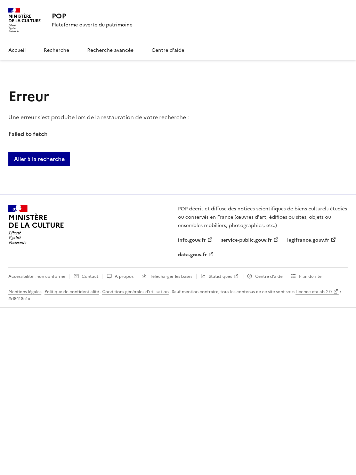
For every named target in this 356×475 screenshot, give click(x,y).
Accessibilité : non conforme (36, 276)
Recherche (56, 50)
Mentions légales (24, 292)
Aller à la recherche (39, 159)
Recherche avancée (110, 50)
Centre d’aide (269, 276)
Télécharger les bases (171, 276)
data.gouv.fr (192, 254)
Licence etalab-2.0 (314, 292)
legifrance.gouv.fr (308, 240)
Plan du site (310, 276)
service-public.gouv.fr (246, 240)
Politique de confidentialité (71, 292)
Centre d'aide (168, 50)
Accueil (17, 50)
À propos (124, 276)
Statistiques (220, 276)
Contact (90, 276)
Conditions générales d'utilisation (135, 292)
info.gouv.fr (192, 240)
